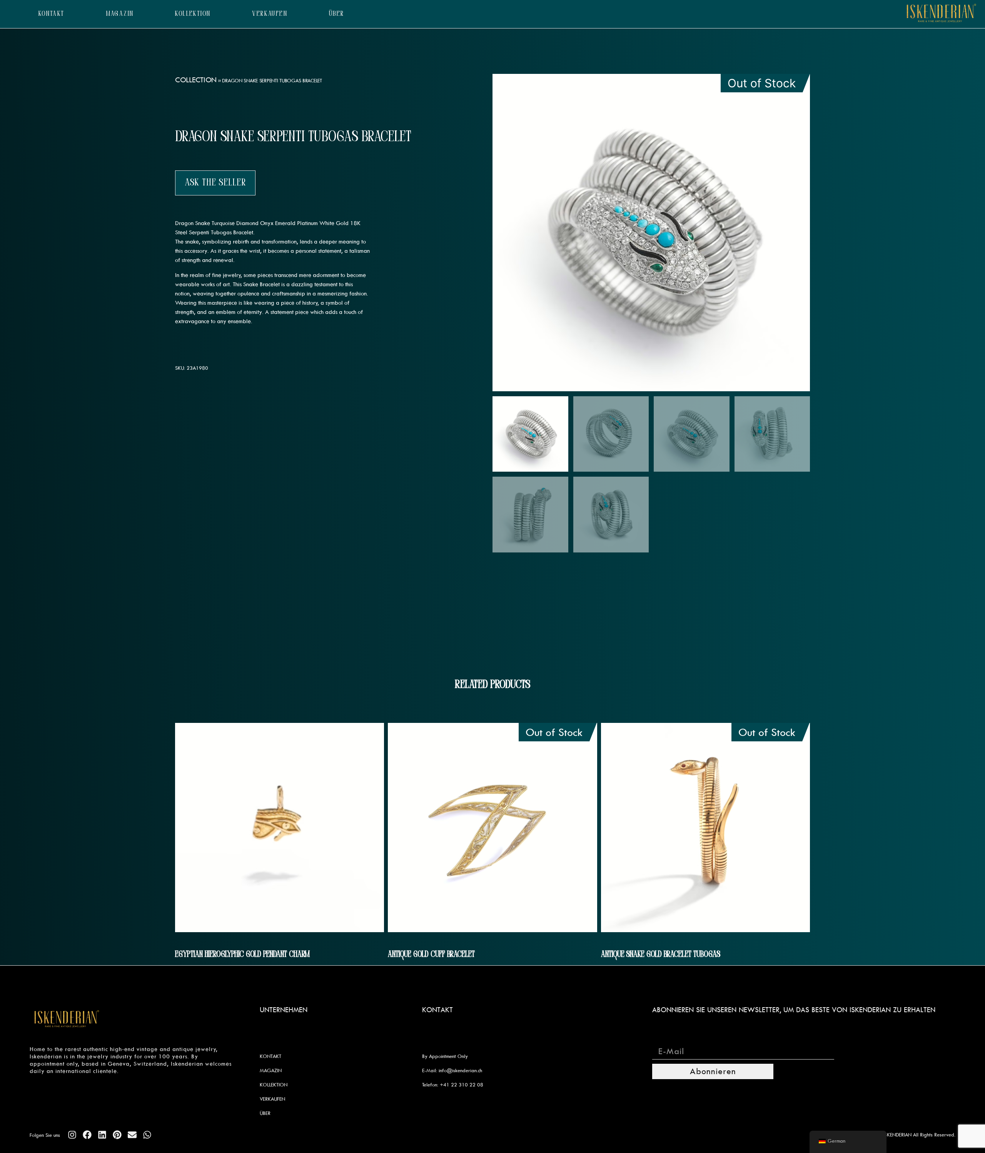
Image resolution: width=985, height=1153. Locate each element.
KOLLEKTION (192, 14)
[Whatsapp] (147, 1134)
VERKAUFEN (269, 14)
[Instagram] (72, 1134)
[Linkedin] (102, 1134)
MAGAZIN (120, 14)
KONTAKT (51, 14)
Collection (196, 79)
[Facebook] (87, 1134)
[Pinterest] (117, 1134)
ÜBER (336, 14)
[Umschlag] (132, 1134)
